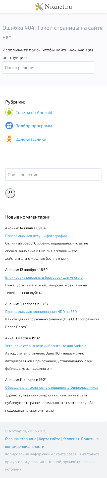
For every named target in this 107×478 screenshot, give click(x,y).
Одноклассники (30, 138)
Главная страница (20, 438)
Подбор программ (33, 125)
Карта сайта (49, 438)
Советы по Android (33, 112)
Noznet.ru (58, 6)
